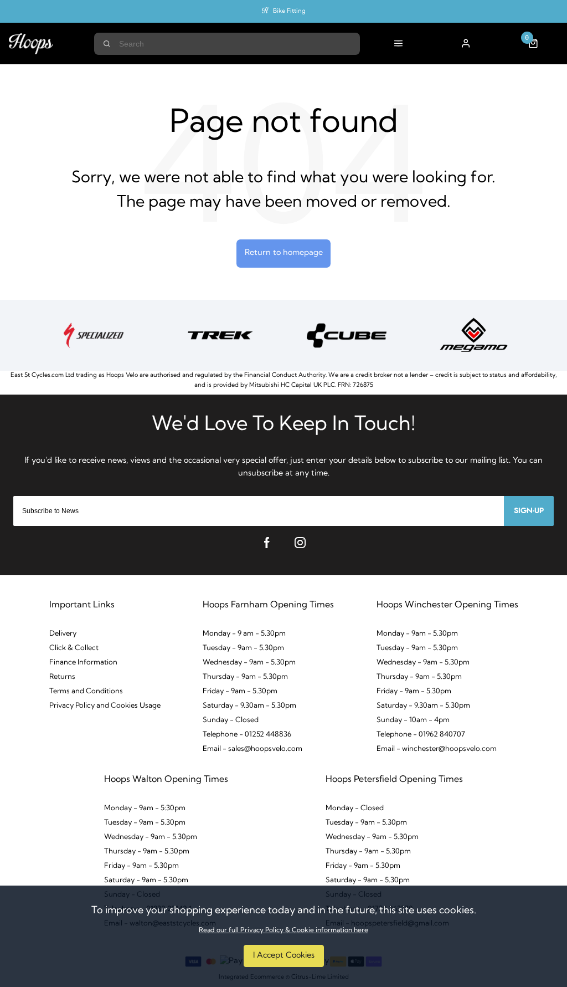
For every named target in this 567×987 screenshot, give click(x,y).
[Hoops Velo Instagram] (300, 542)
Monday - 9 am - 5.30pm (244, 633)
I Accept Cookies (284, 956)
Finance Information (83, 662)
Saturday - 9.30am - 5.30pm (249, 705)
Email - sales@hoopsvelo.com (252, 749)
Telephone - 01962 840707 (421, 734)
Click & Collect (74, 648)
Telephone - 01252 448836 (247, 734)
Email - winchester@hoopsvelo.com (437, 749)
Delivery (62, 633)
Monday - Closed (355, 808)
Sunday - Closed (231, 720)
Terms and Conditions (86, 691)
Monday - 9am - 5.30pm (417, 633)
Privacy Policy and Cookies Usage (105, 705)
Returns (62, 677)
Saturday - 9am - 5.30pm (146, 880)
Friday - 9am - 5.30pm (240, 691)
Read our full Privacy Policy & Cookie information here (283, 930)
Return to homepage (284, 253)
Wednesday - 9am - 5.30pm (249, 662)
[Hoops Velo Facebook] (267, 542)
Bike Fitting (289, 11)
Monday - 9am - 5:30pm (144, 808)
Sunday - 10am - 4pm (413, 720)
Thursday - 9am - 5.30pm (245, 677)
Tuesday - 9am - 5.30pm (243, 648)
